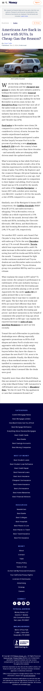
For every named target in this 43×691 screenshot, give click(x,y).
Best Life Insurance (21, 488)
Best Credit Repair (21, 468)
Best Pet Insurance (21, 538)
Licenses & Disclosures (21, 579)
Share (38, 23)
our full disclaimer (29, 675)
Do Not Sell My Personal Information (21, 571)
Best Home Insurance (21, 484)
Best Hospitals (21, 521)
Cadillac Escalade (25, 206)
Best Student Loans (21, 460)
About (21, 550)
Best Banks (21, 439)
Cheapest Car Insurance (21, 480)
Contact (21, 555)
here (28, 684)
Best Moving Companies (21, 447)
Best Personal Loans (22, 472)
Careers (22, 591)
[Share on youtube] (28, 603)
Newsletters (21, 509)
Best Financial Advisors (21, 497)
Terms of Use (21, 567)
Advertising (21, 583)
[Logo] (13, 2)
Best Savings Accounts (21, 443)
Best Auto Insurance (21, 476)
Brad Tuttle (8, 43)
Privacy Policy (21, 563)
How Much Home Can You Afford (21, 423)
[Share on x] (19, 603)
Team (21, 559)
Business (5, 23)
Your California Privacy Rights (21, 575)
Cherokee (33, 241)
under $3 (29, 292)
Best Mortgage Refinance (22, 427)
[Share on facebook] (14, 603)
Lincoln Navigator (25, 188)
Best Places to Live (21, 526)
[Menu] (3, 2)
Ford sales (7, 125)
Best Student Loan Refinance (21, 464)
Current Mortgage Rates (21, 415)
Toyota (33, 244)
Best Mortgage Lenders (21, 419)
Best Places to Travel (21, 530)
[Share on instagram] (23, 603)
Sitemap (21, 587)
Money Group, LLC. (20, 656)
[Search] (6, 2)
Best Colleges (21, 517)
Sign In (37, 2)
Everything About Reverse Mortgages (21, 431)
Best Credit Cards (21, 435)
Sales (15, 23)
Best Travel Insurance (21, 534)
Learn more (24, 16)
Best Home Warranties (21, 492)
